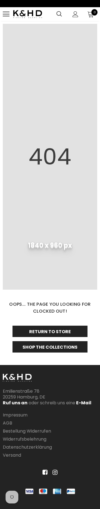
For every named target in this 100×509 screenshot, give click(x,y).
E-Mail (83, 403)
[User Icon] (75, 14)
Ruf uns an (15, 403)
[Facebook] (44, 472)
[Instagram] (54, 472)
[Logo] (27, 14)
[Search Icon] (59, 14)
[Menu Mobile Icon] (6, 14)
